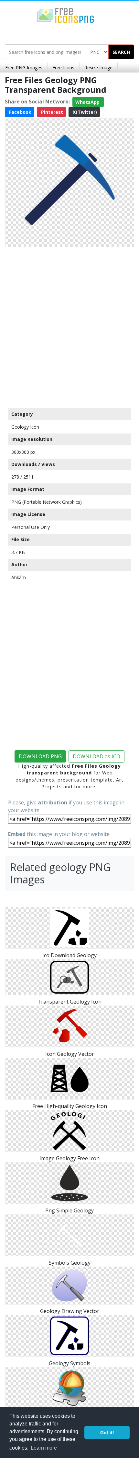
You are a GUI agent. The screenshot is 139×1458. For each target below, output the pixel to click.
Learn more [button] (44, 1448)
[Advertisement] (69, 326)
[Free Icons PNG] (65, 14)
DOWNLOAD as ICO (96, 756)
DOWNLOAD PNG (40, 756)
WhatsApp (88, 102)
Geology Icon (25, 427)
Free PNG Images (23, 67)
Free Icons (63, 67)
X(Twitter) (84, 112)
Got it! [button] (107, 1432)
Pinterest (51, 112)
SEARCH (121, 52)
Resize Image (98, 67)
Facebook (19, 112)
